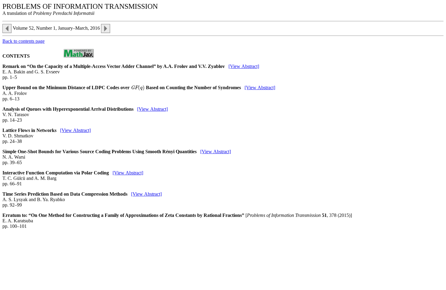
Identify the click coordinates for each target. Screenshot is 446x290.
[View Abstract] (243, 66)
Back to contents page (23, 41)
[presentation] (138, 87)
